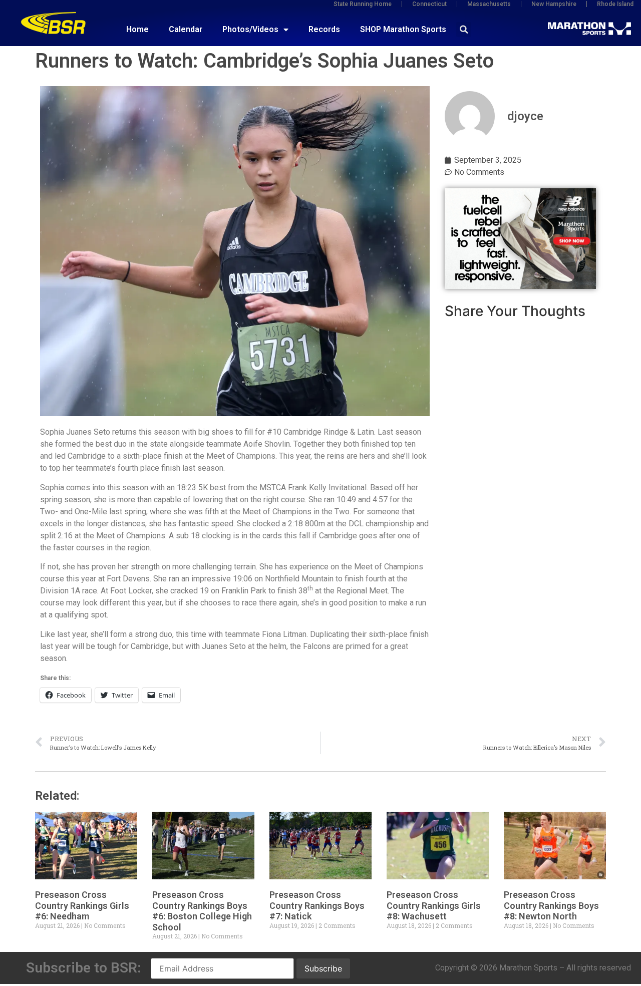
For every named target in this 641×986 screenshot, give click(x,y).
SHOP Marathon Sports (403, 29)
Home (137, 29)
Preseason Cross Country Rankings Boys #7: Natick (317, 905)
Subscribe (323, 968)
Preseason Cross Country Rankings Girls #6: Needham (82, 905)
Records (324, 29)
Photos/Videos (250, 29)
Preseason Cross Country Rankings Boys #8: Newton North (551, 905)
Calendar (185, 29)
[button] (463, 29)
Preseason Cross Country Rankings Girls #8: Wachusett (434, 905)
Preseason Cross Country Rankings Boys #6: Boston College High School (202, 910)
